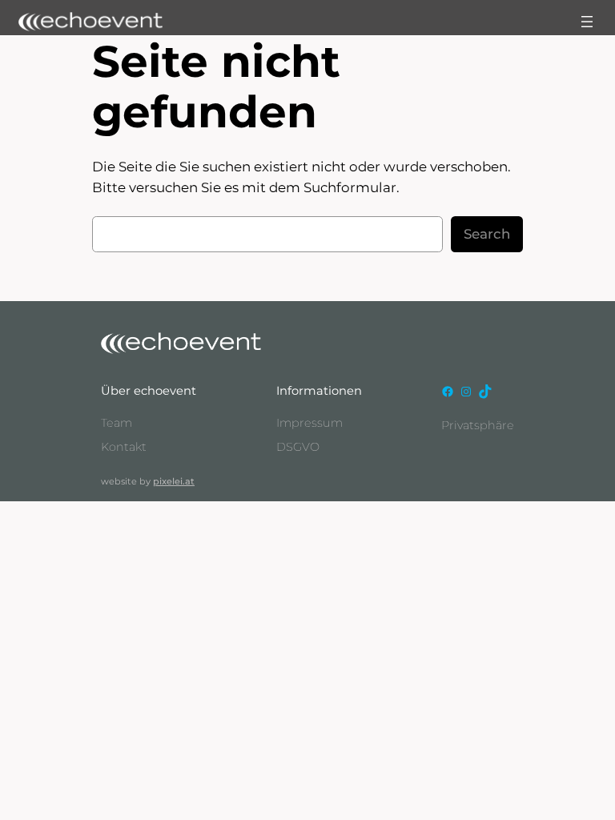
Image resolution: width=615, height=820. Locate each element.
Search (487, 234)
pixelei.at (174, 481)
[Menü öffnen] (587, 21)
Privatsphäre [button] (477, 425)
